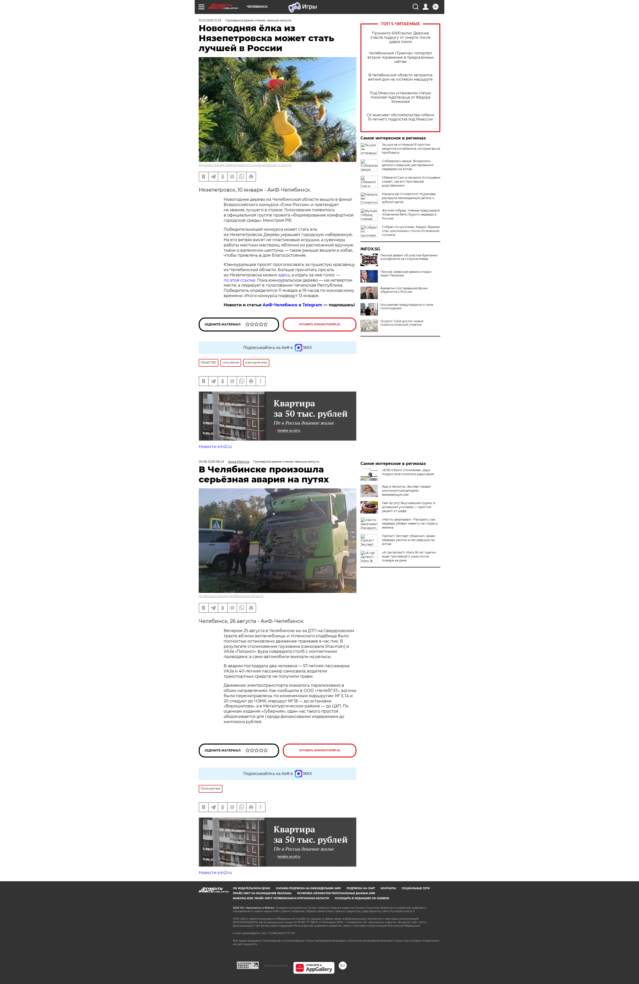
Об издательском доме (251, 888)
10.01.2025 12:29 (210, 20)
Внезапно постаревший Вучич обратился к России (404, 290)
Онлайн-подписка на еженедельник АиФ (308, 888)
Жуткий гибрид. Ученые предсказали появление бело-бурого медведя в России (411, 214)
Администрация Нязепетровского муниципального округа (245, 165)
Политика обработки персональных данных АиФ (336, 893)
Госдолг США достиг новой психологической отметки (401, 323)
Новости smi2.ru (215, 446)
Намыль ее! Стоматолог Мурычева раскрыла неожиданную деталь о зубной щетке (409, 198)
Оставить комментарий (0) (319, 324)
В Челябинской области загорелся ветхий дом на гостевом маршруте (400, 77)
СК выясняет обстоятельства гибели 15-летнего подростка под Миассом (400, 117)
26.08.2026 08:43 (211, 461)
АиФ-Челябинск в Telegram (292, 305)
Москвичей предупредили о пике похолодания (406, 306)
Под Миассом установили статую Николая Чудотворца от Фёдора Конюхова (400, 97)
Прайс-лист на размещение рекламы (262, 893)
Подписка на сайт (360, 888)
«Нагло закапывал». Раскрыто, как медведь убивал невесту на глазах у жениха (410, 523)
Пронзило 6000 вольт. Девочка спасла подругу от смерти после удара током (400, 37)
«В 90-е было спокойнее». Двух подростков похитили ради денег (408, 472)
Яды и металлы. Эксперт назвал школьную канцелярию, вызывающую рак (406, 490)
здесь (284, 275)
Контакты (388, 888)
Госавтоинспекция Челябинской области (231, 596)
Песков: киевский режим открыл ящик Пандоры (406, 273)
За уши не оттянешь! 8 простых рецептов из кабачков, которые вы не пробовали (411, 148)
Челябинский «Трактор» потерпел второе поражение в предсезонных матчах (400, 57)
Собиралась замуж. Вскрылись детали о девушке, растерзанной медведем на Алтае (407, 165)
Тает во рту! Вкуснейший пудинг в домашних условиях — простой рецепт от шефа (408, 507)
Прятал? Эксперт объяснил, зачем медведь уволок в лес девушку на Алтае (408, 540)
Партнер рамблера (276, 965)
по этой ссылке (239, 280)
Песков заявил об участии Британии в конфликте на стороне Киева (409, 257)
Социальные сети (416, 888)
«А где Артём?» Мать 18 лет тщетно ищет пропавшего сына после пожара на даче (409, 556)
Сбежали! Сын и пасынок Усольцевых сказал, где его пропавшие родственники (411, 181)
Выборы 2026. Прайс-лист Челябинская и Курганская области (281, 898)
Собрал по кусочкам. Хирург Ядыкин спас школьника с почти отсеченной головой (411, 231)
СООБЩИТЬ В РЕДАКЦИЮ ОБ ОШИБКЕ (362, 898)
